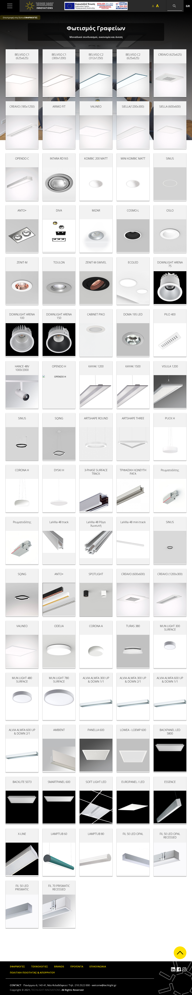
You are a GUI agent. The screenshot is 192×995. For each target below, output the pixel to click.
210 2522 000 (82, 985)
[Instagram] (184, 969)
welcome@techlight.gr (104, 985)
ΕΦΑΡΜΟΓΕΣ (17, 966)
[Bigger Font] (157, 5)
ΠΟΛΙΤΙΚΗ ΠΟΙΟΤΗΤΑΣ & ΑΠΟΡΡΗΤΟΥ (32, 972)
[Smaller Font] (153, 6)
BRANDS (59, 966)
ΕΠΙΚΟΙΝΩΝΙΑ (97, 966)
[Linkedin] (173, 969)
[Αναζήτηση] (174, 6)
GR (188, 6)
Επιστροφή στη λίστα (20, 17)
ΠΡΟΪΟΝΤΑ (76, 966)
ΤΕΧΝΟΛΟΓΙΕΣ (39, 966)
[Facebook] (179, 969)
